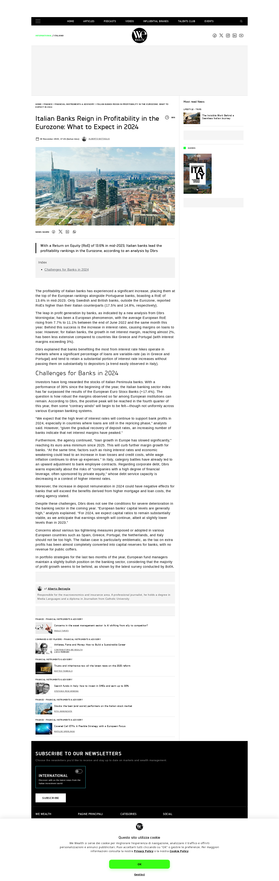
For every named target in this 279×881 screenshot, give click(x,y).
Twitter (60, 232)
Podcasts (110, 21)
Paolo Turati (61, 631)
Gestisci (139, 874)
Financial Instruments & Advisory (75, 104)
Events (209, 21)
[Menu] (38, 21)
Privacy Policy (143, 851)
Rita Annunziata (63, 711)
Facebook (214, 35)
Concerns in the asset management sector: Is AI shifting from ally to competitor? (101, 625)
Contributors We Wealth (68, 650)
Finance (48, 104)
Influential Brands (156, 21)
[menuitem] (43, 35)
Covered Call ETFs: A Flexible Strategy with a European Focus (89, 726)
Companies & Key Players (48, 639)
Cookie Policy (179, 851)
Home (70, 21)
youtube (241, 35)
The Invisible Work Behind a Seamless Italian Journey (218, 117)
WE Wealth (139, 35)
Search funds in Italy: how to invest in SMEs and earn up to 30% (91, 685)
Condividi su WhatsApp (74, 232)
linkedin (234, 35)
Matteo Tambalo (63, 671)
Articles (88, 21)
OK (140, 864)
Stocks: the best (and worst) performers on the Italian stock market (93, 706)
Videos (129, 21)
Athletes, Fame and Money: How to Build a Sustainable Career (90, 644)
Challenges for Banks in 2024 (66, 269)
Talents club (186, 21)
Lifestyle (189, 109)
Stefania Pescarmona (66, 691)
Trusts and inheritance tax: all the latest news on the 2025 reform (92, 665)
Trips (198, 109)
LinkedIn (67, 232)
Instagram (228, 35)
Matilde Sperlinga (64, 731)
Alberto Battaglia (99, 139)
